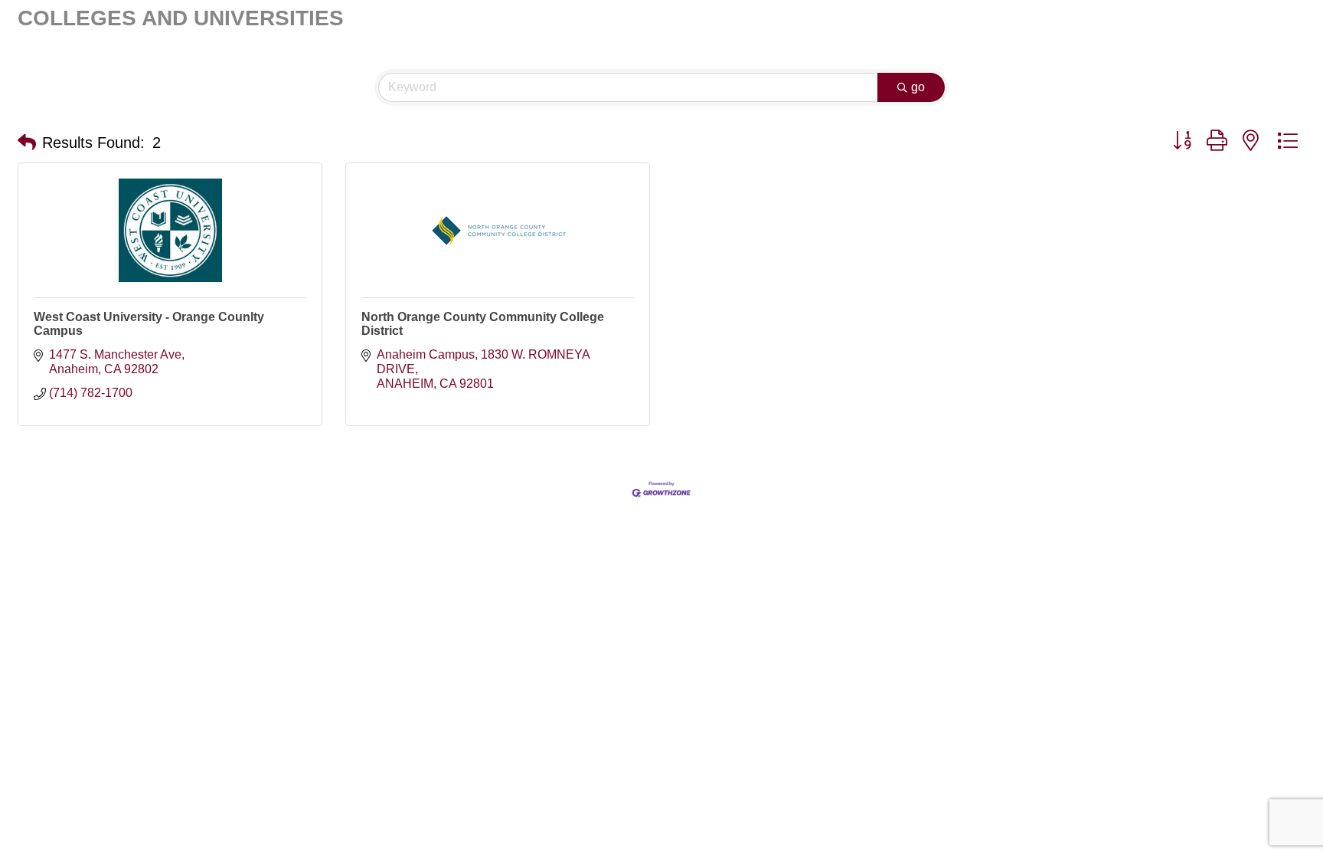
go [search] (918, 86)
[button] (27, 142)
